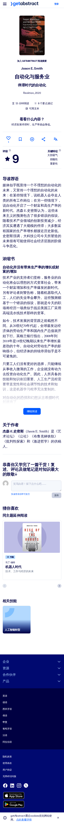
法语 (5, 735)
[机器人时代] (32, 537)
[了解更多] (9, 150)
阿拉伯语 (7, 742)
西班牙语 (7, 709)
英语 (5, 695)
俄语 (5, 715)
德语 (5, 702)
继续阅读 (32, 411)
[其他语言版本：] (55, 139)
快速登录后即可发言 (20, 494)
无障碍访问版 (9, 776)
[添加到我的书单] (32, 139)
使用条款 (7, 763)
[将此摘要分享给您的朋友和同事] (43, 139)
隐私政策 (7, 756)
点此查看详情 (24, 819)
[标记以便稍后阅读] (20, 139)
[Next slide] (59, 586)
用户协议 (7, 769)
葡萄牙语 (7, 728)
